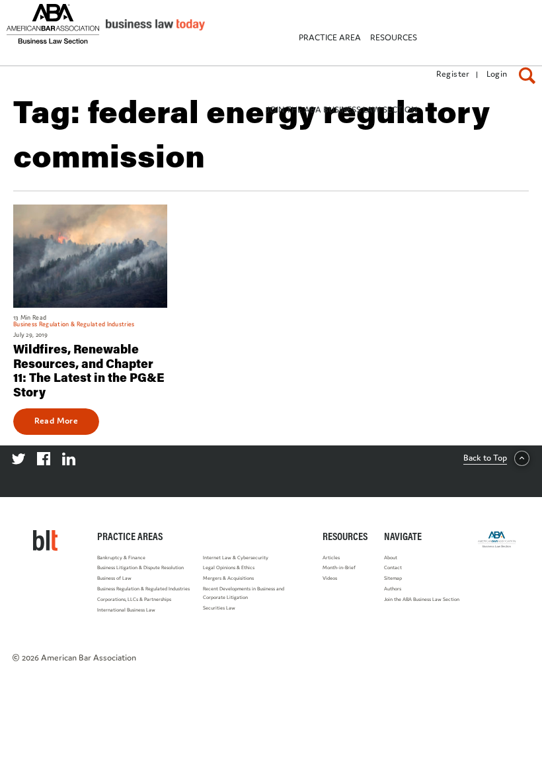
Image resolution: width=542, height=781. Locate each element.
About (390, 558)
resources (393, 37)
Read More (56, 420)
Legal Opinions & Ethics (228, 568)
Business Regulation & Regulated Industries (143, 589)
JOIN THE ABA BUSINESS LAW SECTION (341, 110)
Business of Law (114, 578)
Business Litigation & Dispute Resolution (140, 568)
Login (497, 74)
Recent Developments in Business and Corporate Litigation (243, 593)
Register (453, 74)
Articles (331, 558)
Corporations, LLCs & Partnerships (134, 599)
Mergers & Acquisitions (228, 578)
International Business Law (126, 610)
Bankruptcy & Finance (121, 558)
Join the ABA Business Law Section (421, 599)
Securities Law (219, 608)
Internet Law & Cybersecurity (235, 558)
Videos (330, 578)
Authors (392, 589)
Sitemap (393, 578)
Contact (393, 568)
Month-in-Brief (339, 568)
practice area (330, 37)
